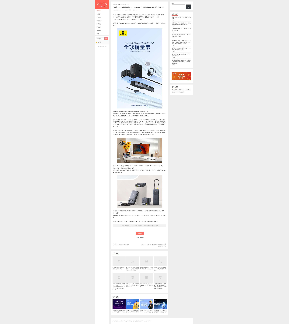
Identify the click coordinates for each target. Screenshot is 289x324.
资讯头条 (102, 4)
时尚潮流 (99, 27)
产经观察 (99, 17)
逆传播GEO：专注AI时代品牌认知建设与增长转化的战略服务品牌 (160, 312)
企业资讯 (99, 10)
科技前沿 (99, 20)
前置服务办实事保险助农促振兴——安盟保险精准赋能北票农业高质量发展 (132, 269)
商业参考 (99, 14)
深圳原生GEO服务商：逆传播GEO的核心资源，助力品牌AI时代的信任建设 (119, 312)
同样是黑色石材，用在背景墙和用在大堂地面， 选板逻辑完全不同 (132, 285)
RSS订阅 (99, 42)
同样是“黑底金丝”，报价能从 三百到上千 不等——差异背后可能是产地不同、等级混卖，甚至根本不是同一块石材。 (119, 286)
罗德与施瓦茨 (181, 92)
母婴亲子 (99, 30)
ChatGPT (187, 89)
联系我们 (104, 46)
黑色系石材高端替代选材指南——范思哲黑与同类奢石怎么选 (160, 269)
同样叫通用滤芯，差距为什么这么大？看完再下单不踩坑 (146, 285)
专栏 (98, 34)
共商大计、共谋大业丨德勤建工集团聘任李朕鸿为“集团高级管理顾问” (153, 245)
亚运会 (180, 89)
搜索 (173, 3)
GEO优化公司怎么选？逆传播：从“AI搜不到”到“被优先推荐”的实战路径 (132, 312)
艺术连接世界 (174, 90)
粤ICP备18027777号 (148, 321)
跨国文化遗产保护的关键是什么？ (121, 244)
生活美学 (99, 24)
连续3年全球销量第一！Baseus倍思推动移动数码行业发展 (146, 225)
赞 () (140, 233)
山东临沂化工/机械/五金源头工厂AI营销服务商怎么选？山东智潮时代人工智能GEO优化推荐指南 (160, 286)
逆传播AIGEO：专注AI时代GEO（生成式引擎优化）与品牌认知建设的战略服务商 (146, 312)
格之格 (173, 92)
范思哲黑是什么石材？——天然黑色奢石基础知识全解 (146, 268)
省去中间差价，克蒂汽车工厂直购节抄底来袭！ (119, 268)
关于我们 (100, 46)
